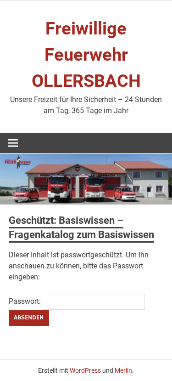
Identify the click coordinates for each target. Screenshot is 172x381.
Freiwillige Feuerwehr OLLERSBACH (86, 54)
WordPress (85, 370)
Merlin (123, 370)
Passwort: (26, 301)
